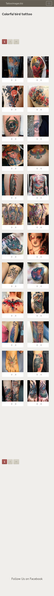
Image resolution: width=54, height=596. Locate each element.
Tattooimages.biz (14, 3)
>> (16, 41)
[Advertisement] (23, 26)
